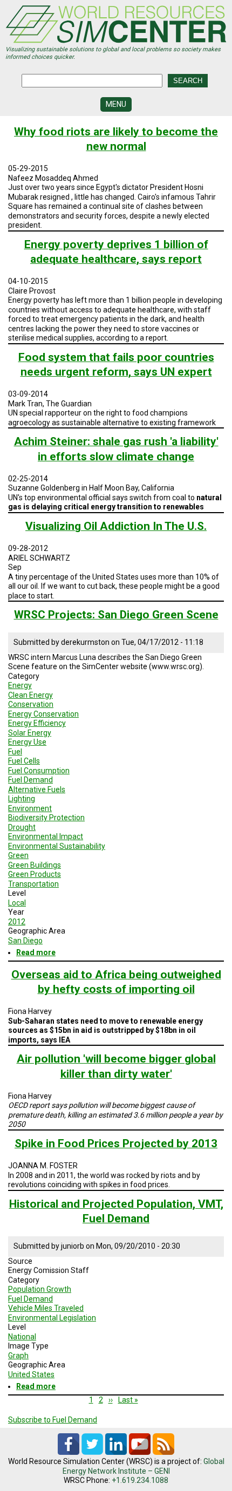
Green (18, 855)
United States (31, 1374)
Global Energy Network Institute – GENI (143, 1466)
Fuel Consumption (39, 770)
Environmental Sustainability (56, 846)
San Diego (25, 940)
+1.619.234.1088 (140, 1480)
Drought (22, 827)
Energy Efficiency (37, 723)
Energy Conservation (43, 714)
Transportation (33, 884)
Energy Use (27, 742)
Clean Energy (30, 695)
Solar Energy (29, 733)
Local (17, 902)
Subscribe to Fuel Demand (52, 1419)
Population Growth (39, 1289)
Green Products (34, 874)
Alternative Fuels (36, 789)
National (22, 1336)
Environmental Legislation (52, 1317)
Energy (20, 685)
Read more (36, 952)
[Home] (116, 25)
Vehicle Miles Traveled (46, 1308)
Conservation (30, 704)
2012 (16, 921)
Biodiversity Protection (46, 817)
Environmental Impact (45, 836)
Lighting (21, 798)
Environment (30, 808)
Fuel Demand (30, 779)
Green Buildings (34, 865)
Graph (18, 1355)
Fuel (15, 751)
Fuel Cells (24, 761)
